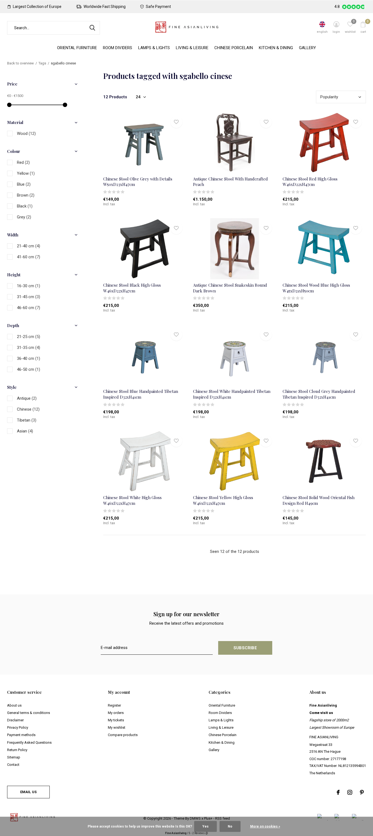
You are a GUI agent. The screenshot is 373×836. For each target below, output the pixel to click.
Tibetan (26, 420)
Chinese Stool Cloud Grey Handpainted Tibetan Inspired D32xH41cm (319, 394)
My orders (116, 713)
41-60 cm (28, 256)
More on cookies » (265, 826)
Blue (24, 184)
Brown (25, 195)
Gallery (307, 47)
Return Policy (17, 750)
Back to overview (20, 63)
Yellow (26, 173)
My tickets (116, 720)
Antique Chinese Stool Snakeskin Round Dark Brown (230, 288)
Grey (24, 217)
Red (23, 162)
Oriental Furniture (77, 47)
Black (24, 206)
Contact (13, 765)
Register (114, 705)
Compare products (123, 735)
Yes (205, 826)
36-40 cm (28, 358)
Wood (26, 133)
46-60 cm (28, 307)
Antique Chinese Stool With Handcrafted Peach (230, 181)
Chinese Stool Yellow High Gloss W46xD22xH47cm (223, 500)
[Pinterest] (362, 792)
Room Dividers (117, 47)
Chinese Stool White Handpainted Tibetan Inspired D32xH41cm (231, 394)
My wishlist (116, 727)
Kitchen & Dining (276, 47)
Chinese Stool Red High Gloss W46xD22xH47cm (310, 181)
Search (92, 28)
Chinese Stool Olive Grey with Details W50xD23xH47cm (137, 181)
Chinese (28, 409)
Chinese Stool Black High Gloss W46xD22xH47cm (132, 288)
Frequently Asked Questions (29, 742)
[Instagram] (349, 792)
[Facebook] (338, 792)
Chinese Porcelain (233, 47)
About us (14, 705)
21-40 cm (28, 246)
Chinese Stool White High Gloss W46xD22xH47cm (132, 500)
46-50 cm (28, 369)
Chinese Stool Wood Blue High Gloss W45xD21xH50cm (316, 288)
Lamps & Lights (154, 47)
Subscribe (245, 647)
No (230, 826)
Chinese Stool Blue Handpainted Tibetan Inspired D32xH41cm (140, 394)
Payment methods (21, 735)
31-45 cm (28, 296)
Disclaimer (15, 720)
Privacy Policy (17, 727)
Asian (25, 431)
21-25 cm (28, 336)
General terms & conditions (28, 713)
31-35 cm (28, 347)
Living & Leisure (192, 47)
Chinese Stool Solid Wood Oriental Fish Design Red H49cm (318, 500)
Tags (42, 63)
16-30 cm (28, 285)
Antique (27, 398)
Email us (28, 792)
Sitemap (13, 757)
